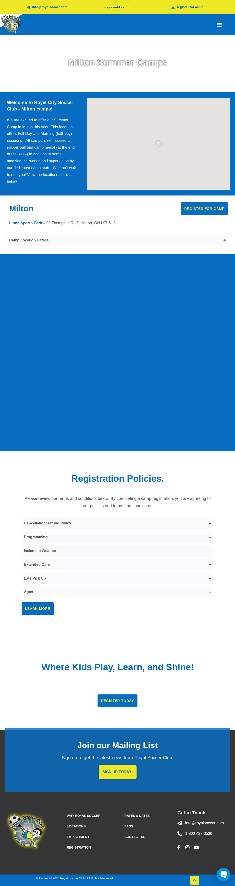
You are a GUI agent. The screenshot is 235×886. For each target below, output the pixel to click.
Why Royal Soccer (84, 816)
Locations (76, 826)
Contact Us (134, 837)
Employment (78, 837)
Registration (79, 847)
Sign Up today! (118, 772)
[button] (219, 24)
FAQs (128, 826)
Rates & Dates (137, 816)
